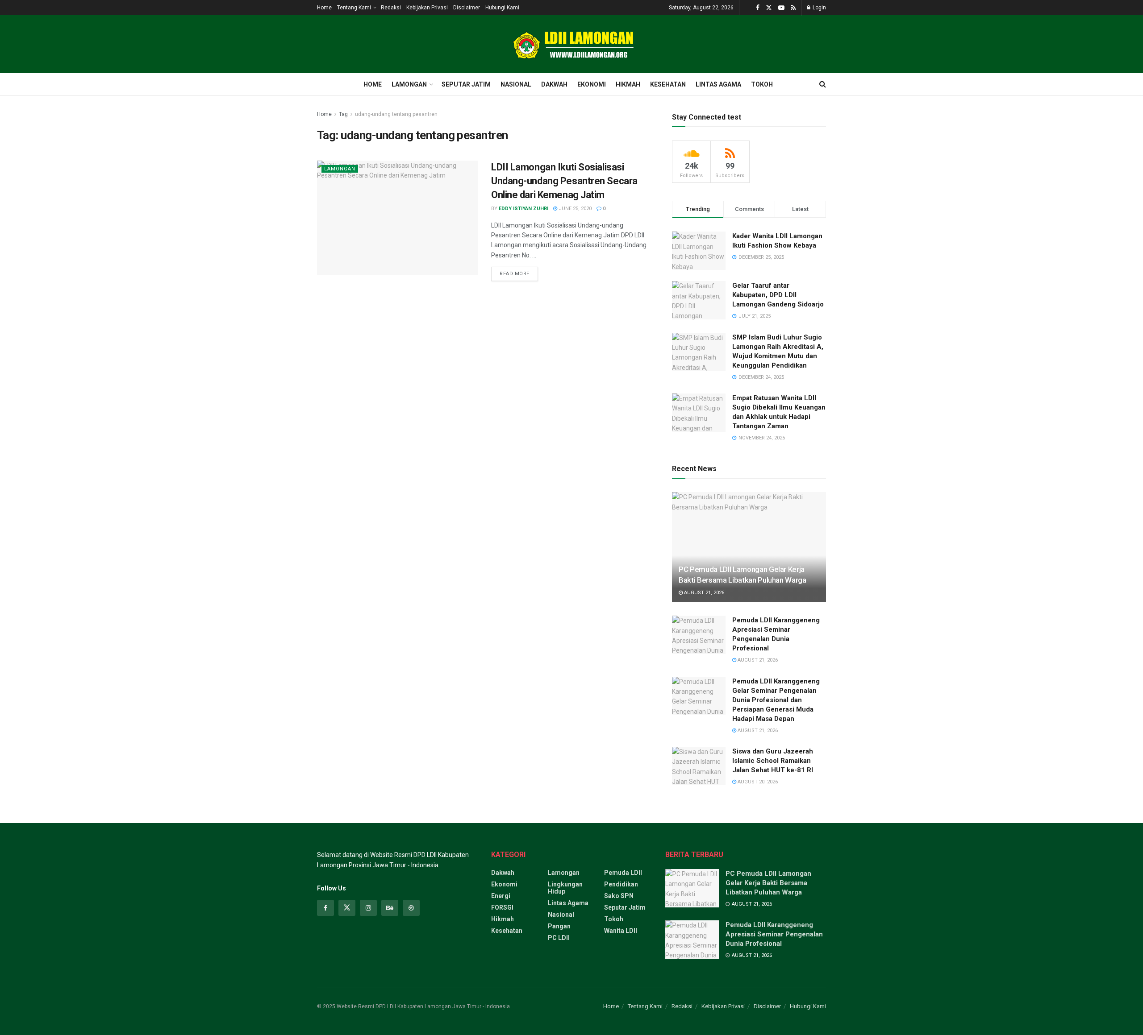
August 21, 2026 (703, 593)
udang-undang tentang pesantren (396, 114)
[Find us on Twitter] (769, 8)
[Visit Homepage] (571, 44)
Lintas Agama (718, 84)
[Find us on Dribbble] (411, 908)
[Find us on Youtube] (781, 8)
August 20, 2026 (757, 782)
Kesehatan (668, 84)
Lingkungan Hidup (565, 888)
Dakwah (554, 84)
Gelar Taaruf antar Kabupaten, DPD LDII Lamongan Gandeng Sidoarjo (778, 295)
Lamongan (409, 84)
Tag (343, 114)
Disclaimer (466, 7)
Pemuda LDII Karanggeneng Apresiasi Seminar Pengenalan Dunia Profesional (774, 934)
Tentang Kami (354, 7)
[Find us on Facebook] (757, 8)
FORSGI (502, 907)
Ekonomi (591, 84)
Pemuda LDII (623, 872)
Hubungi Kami (502, 7)
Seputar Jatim (466, 84)
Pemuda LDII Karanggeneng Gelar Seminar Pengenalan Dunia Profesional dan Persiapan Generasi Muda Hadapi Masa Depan (776, 700)
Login (818, 7)
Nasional (516, 84)
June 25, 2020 (574, 208)
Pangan (559, 926)
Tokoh (762, 84)
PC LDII (559, 937)
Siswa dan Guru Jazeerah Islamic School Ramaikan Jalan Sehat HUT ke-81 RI (772, 760)
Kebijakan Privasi (427, 7)
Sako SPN (619, 895)
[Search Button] (822, 84)
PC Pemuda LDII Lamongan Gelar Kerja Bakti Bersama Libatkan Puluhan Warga (768, 882)
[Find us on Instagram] (368, 908)
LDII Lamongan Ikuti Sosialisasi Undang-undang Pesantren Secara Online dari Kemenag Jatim (564, 180)
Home (324, 7)
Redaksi (391, 7)
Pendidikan (621, 884)
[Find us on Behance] (389, 908)
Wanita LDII (620, 930)
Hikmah (628, 84)
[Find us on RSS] (793, 8)
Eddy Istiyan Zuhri (523, 208)
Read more (519, 272)
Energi (500, 895)
